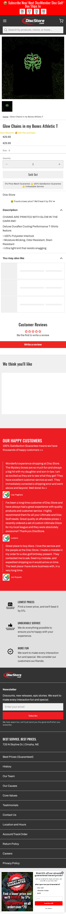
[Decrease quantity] (6, 164)
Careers (7, 853)
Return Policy (11, 843)
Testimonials (10, 805)
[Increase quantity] (59, 164)
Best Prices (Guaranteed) (18, 756)
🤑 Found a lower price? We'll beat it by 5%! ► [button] (33, 201)
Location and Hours (14, 824)
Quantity (7, 158)
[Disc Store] (33, 21)
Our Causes (10, 785)
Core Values (10, 795)
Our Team (9, 776)
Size (6, 150)
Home (5, 117)
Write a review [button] (33, 344)
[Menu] (6, 20)
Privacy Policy (11, 863)
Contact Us (9, 814)
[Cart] (60, 20)
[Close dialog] (62, 872)
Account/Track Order (15, 834)
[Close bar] (64, 2)
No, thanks (49, 908)
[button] (33, 174)
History (7, 766)
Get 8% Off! (48, 903)
